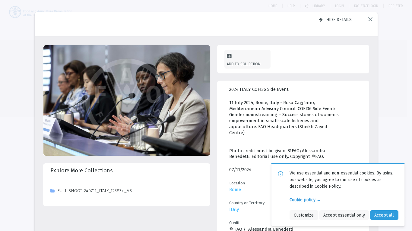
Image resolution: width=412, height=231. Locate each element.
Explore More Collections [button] (81, 170)
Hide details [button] (339, 19)
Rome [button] (235, 189)
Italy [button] (234, 209)
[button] (370, 19)
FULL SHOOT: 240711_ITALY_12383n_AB (94, 190)
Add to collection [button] (244, 64)
